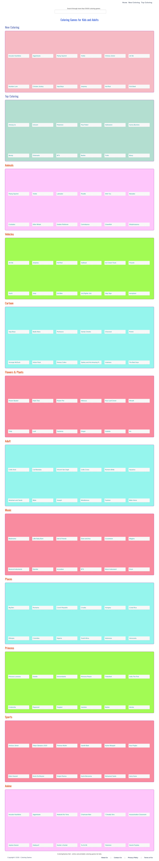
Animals (9, 165)
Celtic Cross (85, 470)
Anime (8, 786)
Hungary (108, 608)
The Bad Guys (134, 362)
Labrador (60, 194)
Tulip (10, 431)
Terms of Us (148, 858)
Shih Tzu (108, 194)
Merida (131, 707)
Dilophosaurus (134, 224)
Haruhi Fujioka (134, 845)
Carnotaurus (85, 224)
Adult (8, 441)
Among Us (12, 125)
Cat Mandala (37, 470)
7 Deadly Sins (110, 814)
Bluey (131, 155)
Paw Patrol (84, 125)
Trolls (107, 155)
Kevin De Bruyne (38, 776)
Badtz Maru (36, 332)
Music (8, 510)
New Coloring (134, 2)
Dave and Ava (85, 539)
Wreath (131, 401)
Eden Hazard (13, 776)
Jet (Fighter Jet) (86, 293)
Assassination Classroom (137, 814)
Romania (36, 608)
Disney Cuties (61, 362)
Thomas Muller (62, 745)
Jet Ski (131, 56)
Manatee (132, 194)
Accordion (60, 569)
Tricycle (131, 263)
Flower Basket (13, 401)
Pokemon (60, 125)
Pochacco (60, 332)
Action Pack (37, 362)
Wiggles (132, 539)
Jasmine (84, 707)
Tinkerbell (108, 676)
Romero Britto (109, 470)
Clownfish (108, 224)
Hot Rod (108, 86)
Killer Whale (37, 224)
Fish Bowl (132, 86)
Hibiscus (84, 401)
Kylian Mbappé (110, 745)
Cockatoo (12, 224)
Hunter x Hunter (62, 845)
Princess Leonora (15, 676)
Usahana (108, 362)
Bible (34, 500)
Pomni (131, 332)
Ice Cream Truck (110, 263)
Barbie (83, 155)
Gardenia (60, 431)
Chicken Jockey (38, 86)
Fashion (108, 500)
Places (8, 579)
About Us (104, 858)
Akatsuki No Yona (63, 814)
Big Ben (11, 608)
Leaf (34, 431)
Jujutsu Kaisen (14, 845)
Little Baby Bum (38, 539)
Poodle (83, 194)
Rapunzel (36, 707)
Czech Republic (62, 608)
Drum (131, 569)
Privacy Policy (133, 858)
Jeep (34, 293)
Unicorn (35, 125)
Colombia (36, 638)
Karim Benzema (86, 776)
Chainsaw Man (86, 814)
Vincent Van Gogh (63, 470)
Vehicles (9, 234)
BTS (58, 155)
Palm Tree (36, 401)
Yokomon (108, 845)
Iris (130, 431)
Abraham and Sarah (15, 500)
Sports (8, 717)
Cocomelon (109, 539)
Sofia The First (134, 676)
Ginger (83, 431)
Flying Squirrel (62, 56)
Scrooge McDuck (14, 362)
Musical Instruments (15, 569)
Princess (9, 648)
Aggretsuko (36, 56)
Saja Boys (60, 86)
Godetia (107, 431)
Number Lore (13, 86)
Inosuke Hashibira (15, 56)
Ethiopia (11, 638)
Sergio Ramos (62, 776)
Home (124, 2)
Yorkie (83, 56)
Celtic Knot (12, 470)
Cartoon (9, 303)
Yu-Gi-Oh (84, 845)
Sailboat (84, 263)
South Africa (85, 638)
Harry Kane (133, 776)
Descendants (61, 676)
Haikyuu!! (36, 845)
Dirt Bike (60, 293)
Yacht (10, 293)
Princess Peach (86, 676)
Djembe (35, 569)
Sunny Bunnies (134, 125)
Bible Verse (133, 500)
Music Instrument (111, 569)
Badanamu (12, 539)
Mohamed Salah (110, 776)
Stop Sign (108, 293)
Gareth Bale (85, 745)
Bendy (11, 155)
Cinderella (12, 707)
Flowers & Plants (14, 372)
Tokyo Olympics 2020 (40, 745)
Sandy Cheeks (86, 332)
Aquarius (132, 470)
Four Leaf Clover (110, 401)
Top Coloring (146, 2)
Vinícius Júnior (110, 56)
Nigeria (59, 638)
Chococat (108, 332)
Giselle (35, 676)
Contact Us (118, 858)
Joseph (59, 500)
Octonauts (36, 155)
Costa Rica (133, 608)
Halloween (108, 125)
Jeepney (84, 86)
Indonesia (108, 638)
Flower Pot (60, 401)
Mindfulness (85, 500)
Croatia (83, 608)
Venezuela (132, 638)
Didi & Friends (61, 539)
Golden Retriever (62, 224)
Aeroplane (132, 293)
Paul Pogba (133, 745)
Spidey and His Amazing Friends (92, 362)
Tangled (59, 707)
